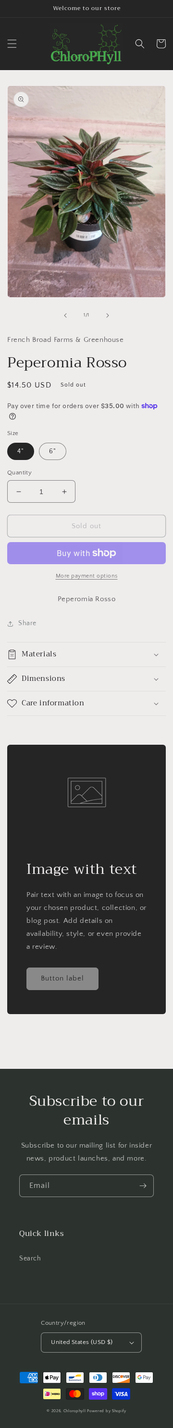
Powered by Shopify (106, 1411)
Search (30, 1258)
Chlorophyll (74, 1411)
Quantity (19, 472)
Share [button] (27, 623)
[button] (12, 43)
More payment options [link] (87, 576)
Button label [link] (62, 978)
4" (20, 451)
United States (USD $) (81, 1342)
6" (52, 451)
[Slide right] (107, 315)
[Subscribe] (142, 1185)
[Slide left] (65, 315)
